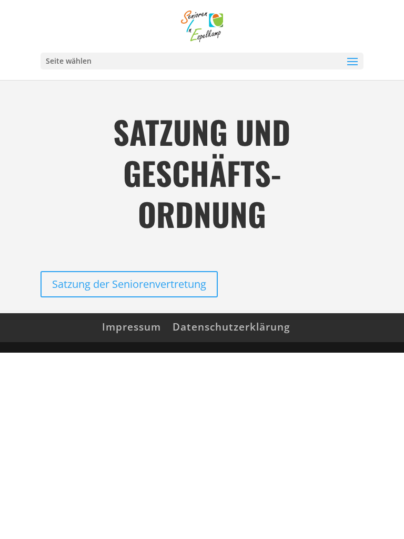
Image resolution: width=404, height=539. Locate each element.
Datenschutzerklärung (231, 327)
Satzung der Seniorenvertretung (129, 284)
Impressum (131, 327)
